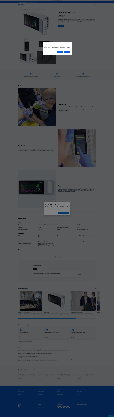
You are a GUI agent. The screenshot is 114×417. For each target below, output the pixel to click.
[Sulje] (71, 43)
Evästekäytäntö (67, 49)
